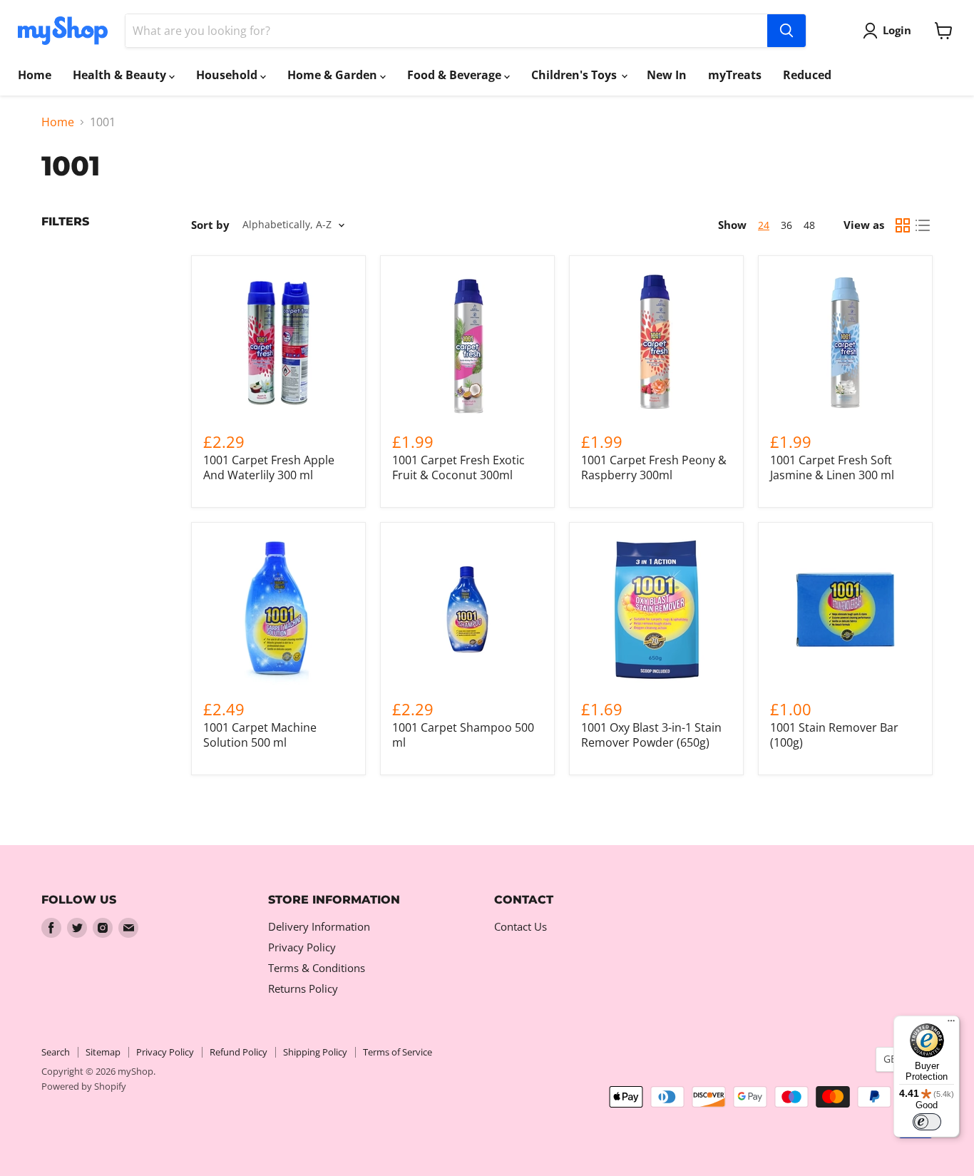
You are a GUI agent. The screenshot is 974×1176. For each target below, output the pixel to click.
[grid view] (903, 225)
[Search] (786, 30)
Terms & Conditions (316, 968)
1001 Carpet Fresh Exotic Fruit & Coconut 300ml (458, 467)
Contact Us (520, 926)
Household (228, 75)
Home (34, 75)
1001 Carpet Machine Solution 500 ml (260, 735)
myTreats (735, 75)
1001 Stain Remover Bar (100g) (834, 735)
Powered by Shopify (83, 1086)
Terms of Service (397, 1051)
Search (55, 1051)
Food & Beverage (455, 75)
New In (667, 75)
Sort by (210, 225)
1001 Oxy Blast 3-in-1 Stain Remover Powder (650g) (651, 735)
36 (786, 225)
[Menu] (951, 1024)
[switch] (927, 1121)
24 (763, 225)
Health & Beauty (121, 75)
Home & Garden (333, 75)
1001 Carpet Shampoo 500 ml (463, 735)
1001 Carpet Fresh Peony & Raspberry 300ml (654, 467)
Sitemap (103, 1051)
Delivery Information (319, 926)
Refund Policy (238, 1051)
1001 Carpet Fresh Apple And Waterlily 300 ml (268, 467)
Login (897, 30)
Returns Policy (303, 988)
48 (809, 225)
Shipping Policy (315, 1051)
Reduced (807, 75)
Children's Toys (575, 75)
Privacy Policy (302, 947)
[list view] (923, 225)
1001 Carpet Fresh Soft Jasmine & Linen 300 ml (832, 467)
